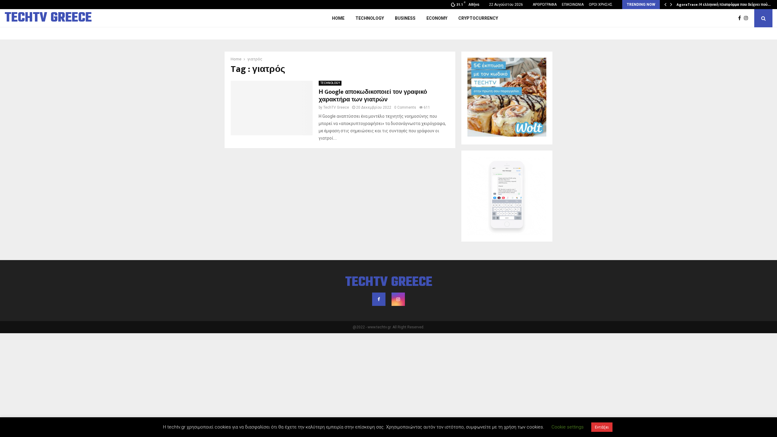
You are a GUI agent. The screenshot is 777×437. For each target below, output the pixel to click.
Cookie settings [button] (567, 427)
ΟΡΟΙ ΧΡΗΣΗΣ (600, 4)
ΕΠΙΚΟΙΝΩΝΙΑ (573, 4)
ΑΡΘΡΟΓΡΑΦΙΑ (545, 4)
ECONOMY (436, 18)
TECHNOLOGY (369, 18)
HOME (338, 18)
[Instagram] (747, 18)
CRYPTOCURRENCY (478, 18)
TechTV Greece (336, 107)
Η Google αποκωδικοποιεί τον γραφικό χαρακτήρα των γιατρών (373, 96)
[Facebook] (741, 18)
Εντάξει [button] (602, 427)
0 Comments (405, 107)
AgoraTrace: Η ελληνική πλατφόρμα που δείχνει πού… (724, 5)
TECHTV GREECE (48, 18)
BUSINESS (405, 18)
